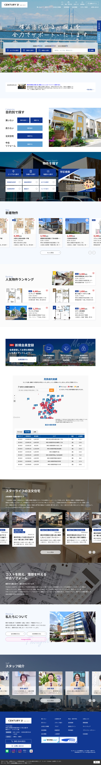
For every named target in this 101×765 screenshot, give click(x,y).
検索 (92, 50)
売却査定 (70, 730)
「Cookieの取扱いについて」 (16, 763)
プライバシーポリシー (89, 730)
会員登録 (70, 723)
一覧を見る (89, 89)
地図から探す (45, 50)
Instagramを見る (26, 639)
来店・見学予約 (68, 4)
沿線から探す (30, 50)
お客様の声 (58, 719)
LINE (62, 4)
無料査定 (29, 128)
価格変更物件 (28, 182)
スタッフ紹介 (84, 7)
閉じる (96, 762)
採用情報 (66, 7)
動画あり (26, 189)
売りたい (47, 7)
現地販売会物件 (11, 182)
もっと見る (50, 253)
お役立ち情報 (57, 7)
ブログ (56, 726)
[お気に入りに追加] (7, 220)
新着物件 (57, 730)
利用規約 (85, 734)
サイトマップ (86, 726)
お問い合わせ (95, 7)
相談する (36, 120)
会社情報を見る (15, 634)
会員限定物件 (11, 189)
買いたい (39, 7)
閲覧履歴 (82, 4)
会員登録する (23, 359)
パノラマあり (45, 189)
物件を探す (23, 120)
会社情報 (74, 7)
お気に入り (76, 4)
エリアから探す (14, 50)
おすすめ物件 (45, 182)
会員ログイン (93, 3)
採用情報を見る (36, 634)
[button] (90, 252)
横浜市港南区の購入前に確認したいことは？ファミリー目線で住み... (44, 85)
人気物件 (57, 734)
